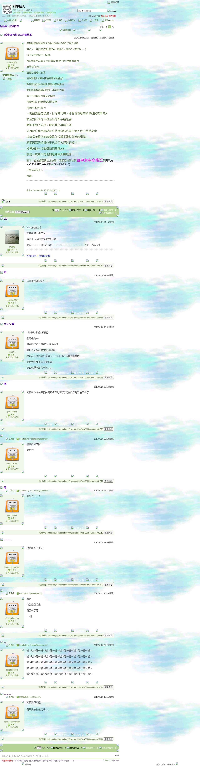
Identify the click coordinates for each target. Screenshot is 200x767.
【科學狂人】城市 (34, 16)
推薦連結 (71, 20)
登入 (158, 765)
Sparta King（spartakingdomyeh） (34, 439)
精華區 (37, 20)
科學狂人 (19, 6)
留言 (7, 68)
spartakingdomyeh (12, 567)
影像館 (59, 20)
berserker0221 (12, 300)
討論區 (25, 20)
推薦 (111, 38)
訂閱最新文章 (51, 13)
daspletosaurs (12, 670)
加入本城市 (17, 13)
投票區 (48, 20)
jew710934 (12, 412)
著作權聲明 (47, 761)
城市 (8, 16)
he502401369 (12, 464)
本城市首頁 (12, 20)
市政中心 (109, 20)
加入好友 (15, 68)
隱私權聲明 (58, 761)
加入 (163, 765)
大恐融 (20, 10)
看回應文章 (66, 30)
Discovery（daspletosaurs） (31, 593)
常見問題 (28, 761)
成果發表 (14, 26)
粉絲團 (28, 765)
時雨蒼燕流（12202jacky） (30, 697)
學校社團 (15, 16)
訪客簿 (95, 20)
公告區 (84, 20)
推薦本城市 (27, 13)
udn (3, 16)
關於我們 (18, 761)
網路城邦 (115, 2)
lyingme (12, 352)
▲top (117, 756)
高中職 (23, 16)
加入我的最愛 (39, 13)
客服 (67, 761)
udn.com (115, 760)
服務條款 (37, 761)
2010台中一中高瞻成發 (38, 256)
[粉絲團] (23, 763)
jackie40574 (12, 63)
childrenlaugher (12, 618)
